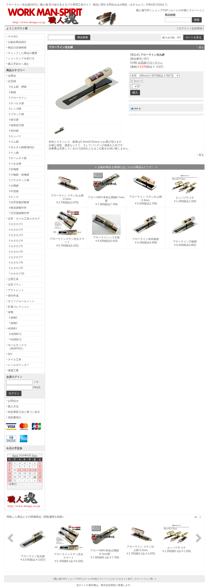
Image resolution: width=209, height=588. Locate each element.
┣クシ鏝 (13, 152)
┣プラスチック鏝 (18, 180)
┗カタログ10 (16, 273)
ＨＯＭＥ (13, 36)
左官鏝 (12, 81)
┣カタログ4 (15, 240)
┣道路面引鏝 (16, 125)
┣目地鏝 (13, 169)
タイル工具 (14, 359)
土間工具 (13, 279)
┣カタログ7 (15, 257)
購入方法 (13, 406)
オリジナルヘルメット (21, 301)
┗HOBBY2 (14, 339)
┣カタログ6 (15, 251)
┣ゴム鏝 (13, 141)
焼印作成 (13, 295)
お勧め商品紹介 (17, 42)
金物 (10, 312)
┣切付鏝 (13, 130)
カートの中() (178, 10)
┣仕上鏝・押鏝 (17, 86)
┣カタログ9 (15, 268)
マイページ (195, 10)
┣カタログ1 (15, 224)
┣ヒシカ (13, 196)
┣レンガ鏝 (14, 108)
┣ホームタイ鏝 (17, 158)
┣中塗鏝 (13, 191)
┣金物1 (12, 317)
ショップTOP (160, 10)
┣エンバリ (14, 136)
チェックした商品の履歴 (22, 53)
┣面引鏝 (13, 119)
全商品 (12, 75)
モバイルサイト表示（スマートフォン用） (133, 579)
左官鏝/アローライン (150, 62)
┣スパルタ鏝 (16, 103)
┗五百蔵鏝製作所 (18, 213)
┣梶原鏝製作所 (17, 207)
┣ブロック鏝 (16, 114)
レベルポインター (18, 364)
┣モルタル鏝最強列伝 (21, 147)
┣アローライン (17, 97)
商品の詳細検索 (17, 47)
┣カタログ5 (15, 246)
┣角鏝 (12, 92)
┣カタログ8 (15, 262)
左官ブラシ (14, 284)
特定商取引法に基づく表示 (24, 411)
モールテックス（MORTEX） (17, 347)
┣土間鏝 (13, 185)
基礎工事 (13, 370)
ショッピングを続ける (21, 58)
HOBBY (12, 328)
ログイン (184, 28)
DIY (10, 354)
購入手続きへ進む (18, 63)
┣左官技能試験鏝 (18, 202)
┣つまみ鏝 (14, 163)
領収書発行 (14, 417)
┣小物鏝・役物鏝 (18, 174)
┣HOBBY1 (14, 334)
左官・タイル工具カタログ (24, 218)
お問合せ (13, 400)
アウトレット (16, 290)
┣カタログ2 (15, 229)
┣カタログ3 (15, 235)
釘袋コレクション (18, 306)
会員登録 (196, 28)
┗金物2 (12, 323)
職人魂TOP (143, 10)
